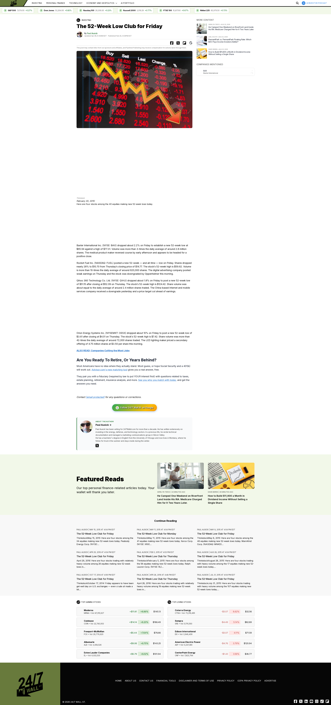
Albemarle (89, 642)
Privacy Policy (225, 680)
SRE (176, 624)
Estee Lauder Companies (97, 652)
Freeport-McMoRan (94, 631)
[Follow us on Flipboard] (184, 43)
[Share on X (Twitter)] (178, 43)
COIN (86, 624)
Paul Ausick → (103, 425)
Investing (37, 3)
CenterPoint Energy (185, 652)
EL (85, 655)
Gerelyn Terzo (163, 492)
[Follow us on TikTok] (322, 701)
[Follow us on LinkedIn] (306, 701)
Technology (75, 3)
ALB (85, 645)
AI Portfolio (127, 3)
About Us (130, 680)
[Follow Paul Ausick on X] (97, 445)
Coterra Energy (183, 610)
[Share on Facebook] (171, 43)
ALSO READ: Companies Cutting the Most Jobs (103, 350)
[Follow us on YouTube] (311, 701)
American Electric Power (188, 642)
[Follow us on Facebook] (295, 701)
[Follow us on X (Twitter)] (300, 701)
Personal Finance (55, 3)
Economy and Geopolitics (100, 3)
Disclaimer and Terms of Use (196, 680)
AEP (176, 645)
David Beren (213, 492)
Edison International (185, 631)
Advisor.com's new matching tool (109, 369)
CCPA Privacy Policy (249, 680)
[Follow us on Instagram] (316, 701)
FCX (86, 634)
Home (118, 680)
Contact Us (146, 680)
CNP (177, 655)
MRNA (86, 613)
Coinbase (89, 621)
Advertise (270, 680)
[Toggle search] (297, 3)
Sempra (179, 621)
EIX (176, 634)
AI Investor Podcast (316, 3)
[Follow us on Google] (190, 43)
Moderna (88, 610)
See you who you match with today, (157, 380)
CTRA (177, 613)
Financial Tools (166, 680)
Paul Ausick (92, 33)
